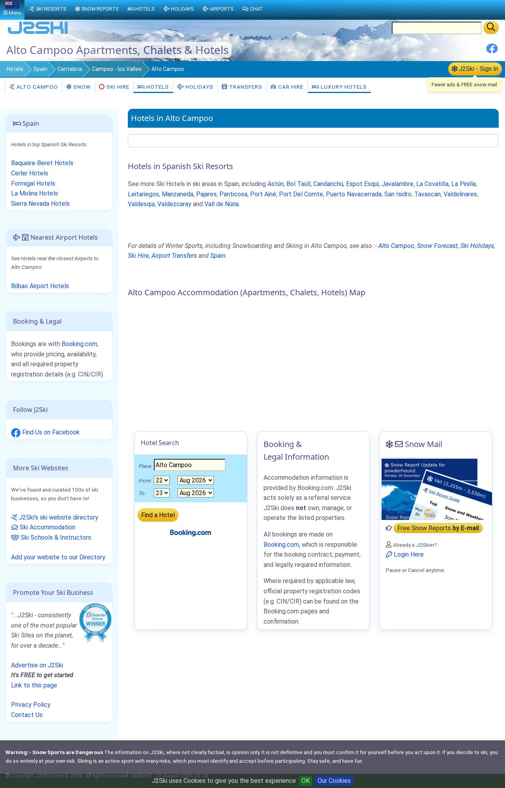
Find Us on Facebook (50, 432)
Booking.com (79, 344)
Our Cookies (334, 780)
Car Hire (290, 87)
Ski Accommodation (46, 527)
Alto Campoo (36, 87)
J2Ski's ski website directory (57, 517)
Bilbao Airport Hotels (40, 286)
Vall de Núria (221, 204)
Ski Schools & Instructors (55, 537)
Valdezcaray (174, 204)
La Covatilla (432, 184)
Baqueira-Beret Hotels (42, 163)
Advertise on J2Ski (37, 665)
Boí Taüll (298, 184)
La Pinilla (463, 184)
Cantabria (69, 69)
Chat (256, 9)
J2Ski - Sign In (477, 69)
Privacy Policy (30, 704)
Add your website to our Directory (58, 557)
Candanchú (328, 184)
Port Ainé (263, 194)
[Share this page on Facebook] (492, 51)
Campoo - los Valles (117, 69)
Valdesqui (141, 204)
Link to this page (34, 685)
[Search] (491, 27)
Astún (275, 184)
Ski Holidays (477, 246)
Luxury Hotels (343, 87)
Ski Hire (118, 87)
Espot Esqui (362, 184)
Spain (40, 69)
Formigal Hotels (33, 183)
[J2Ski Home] (37, 33)
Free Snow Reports (438, 528)
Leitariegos (143, 194)
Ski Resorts (51, 9)
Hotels (15, 69)
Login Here (408, 554)
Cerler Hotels (29, 173)
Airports (221, 9)
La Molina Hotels (34, 193)
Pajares (206, 194)
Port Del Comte (301, 194)
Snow (81, 87)
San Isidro (397, 194)
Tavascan (427, 194)
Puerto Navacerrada (354, 194)
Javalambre (397, 184)
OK (305, 780)
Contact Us (27, 715)
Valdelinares (460, 194)
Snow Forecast (437, 246)
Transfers (245, 87)
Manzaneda (177, 194)
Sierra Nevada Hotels (40, 203)
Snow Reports (99, 9)
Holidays (198, 87)
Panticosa (233, 194)
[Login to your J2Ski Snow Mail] (436, 488)
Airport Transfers (174, 255)
